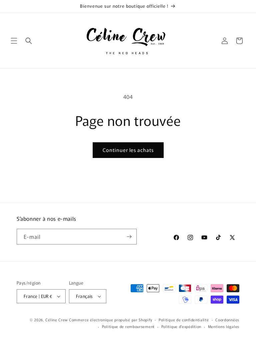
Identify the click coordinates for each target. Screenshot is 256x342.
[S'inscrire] (129, 236)
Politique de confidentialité (184, 319)
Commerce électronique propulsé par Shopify (110, 319)
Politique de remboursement (128, 326)
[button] (14, 40)
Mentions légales (223, 326)
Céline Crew (56, 319)
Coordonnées (227, 319)
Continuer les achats (128, 149)
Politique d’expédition (181, 326)
